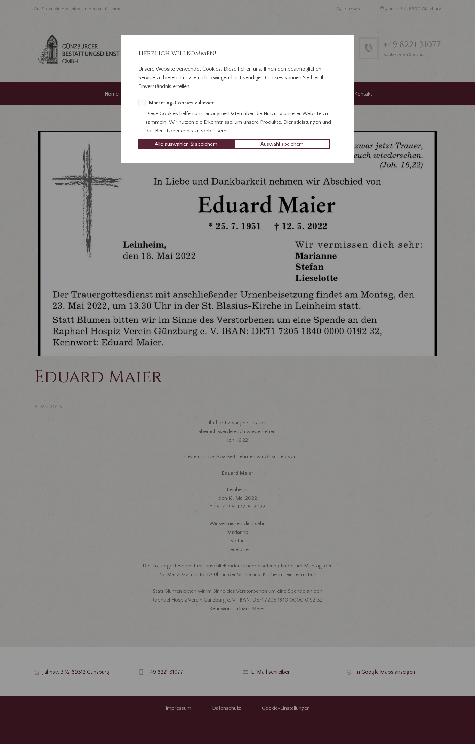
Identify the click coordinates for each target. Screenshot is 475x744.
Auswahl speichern (282, 144)
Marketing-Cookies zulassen (182, 103)
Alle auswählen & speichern (186, 144)
